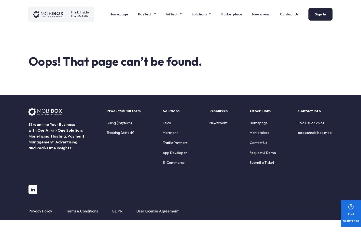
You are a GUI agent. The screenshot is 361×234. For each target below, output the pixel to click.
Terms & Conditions (82, 211)
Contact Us (289, 14)
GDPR (117, 211)
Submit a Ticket (262, 162)
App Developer (175, 153)
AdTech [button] (172, 14)
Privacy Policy (40, 211)
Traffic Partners (175, 142)
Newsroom (261, 14)
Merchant (170, 132)
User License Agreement (157, 211)
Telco (167, 123)
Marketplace (231, 14)
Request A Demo (263, 153)
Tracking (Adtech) (120, 132)
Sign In (320, 14)
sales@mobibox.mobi (315, 132)
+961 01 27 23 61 (311, 123)
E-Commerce (174, 162)
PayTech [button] (145, 14)
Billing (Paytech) (119, 123)
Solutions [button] (200, 14)
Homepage (119, 14)
